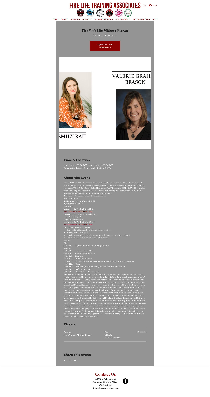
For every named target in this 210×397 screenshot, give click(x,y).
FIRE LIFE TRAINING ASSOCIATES (105, 5)
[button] (75, 19)
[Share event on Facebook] (65, 360)
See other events (105, 47)
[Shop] (144, 5)
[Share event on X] (70, 360)
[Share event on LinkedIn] (75, 360)
